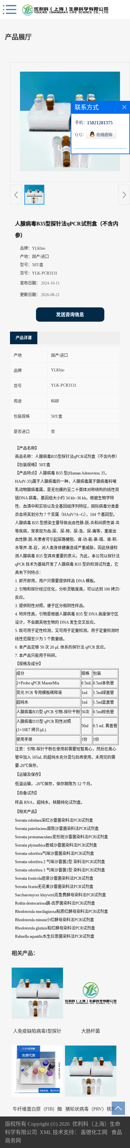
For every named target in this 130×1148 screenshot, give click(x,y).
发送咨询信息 (70, 314)
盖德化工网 (94, 1132)
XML (45, 1132)
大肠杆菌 (90, 1031)
